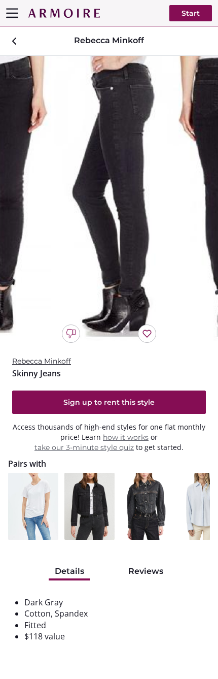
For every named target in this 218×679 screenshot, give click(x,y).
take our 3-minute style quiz (84, 447)
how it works (126, 437)
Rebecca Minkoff (41, 361)
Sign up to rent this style (109, 402)
